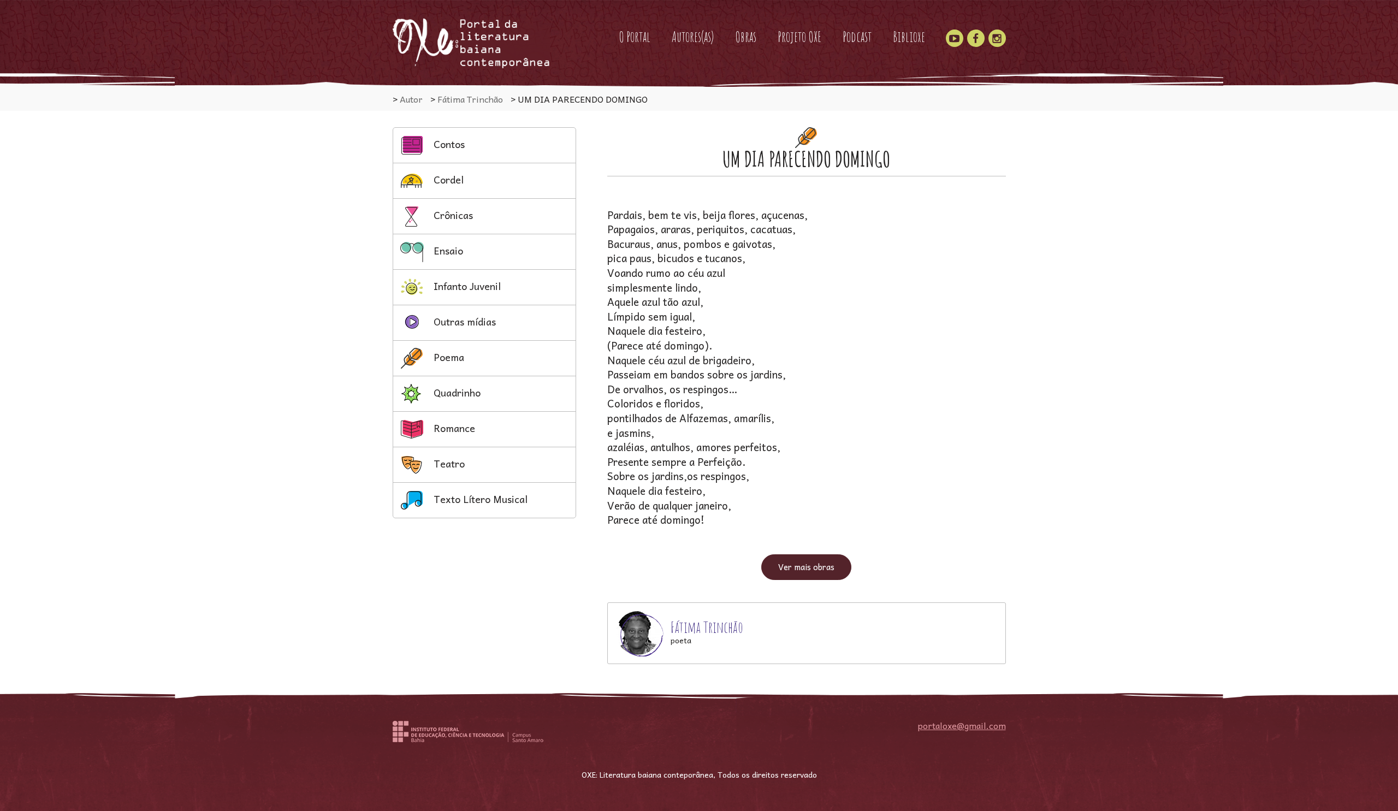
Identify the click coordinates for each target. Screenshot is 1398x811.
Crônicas (452, 215)
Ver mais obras (806, 566)
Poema (447, 357)
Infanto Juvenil (466, 286)
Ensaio (447, 250)
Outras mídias (463, 321)
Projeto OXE (799, 36)
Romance (453, 428)
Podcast (857, 36)
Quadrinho (456, 392)
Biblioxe (909, 36)
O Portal (634, 36)
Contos (448, 144)
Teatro (448, 463)
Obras (745, 36)
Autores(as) (693, 36)
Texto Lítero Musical (479, 499)
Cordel (447, 179)
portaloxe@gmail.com (962, 725)
